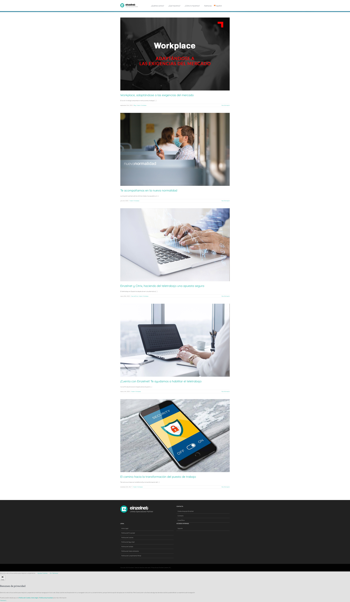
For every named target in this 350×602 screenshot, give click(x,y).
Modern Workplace (141, 105)
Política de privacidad (46, 598)
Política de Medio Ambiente (130, 551)
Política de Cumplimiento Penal (131, 556)
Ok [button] (51, 573)
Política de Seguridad (128, 542)
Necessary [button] (3, 600)
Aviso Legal (124, 528)
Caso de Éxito (134, 296)
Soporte (180, 528)
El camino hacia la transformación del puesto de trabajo (158, 476)
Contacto (180, 516)
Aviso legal (34, 598)
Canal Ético (181, 520)
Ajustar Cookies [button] (42, 573)
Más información (225, 105)
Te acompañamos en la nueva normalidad (148, 190)
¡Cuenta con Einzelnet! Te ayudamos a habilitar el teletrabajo (161, 381)
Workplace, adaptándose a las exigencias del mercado (157, 95)
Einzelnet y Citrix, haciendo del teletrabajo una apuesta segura (162, 286)
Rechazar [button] (55, 573)
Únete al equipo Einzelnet (186, 511)
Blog (135, 105)
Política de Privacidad (128, 533)
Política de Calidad (127, 546)
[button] (226, 5)
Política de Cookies (127, 537)
